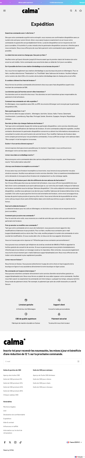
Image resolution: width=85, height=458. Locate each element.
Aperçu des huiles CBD (11, 375)
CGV (4, 411)
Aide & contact (8, 422)
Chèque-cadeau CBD (10, 395)
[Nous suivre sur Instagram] (15, 442)
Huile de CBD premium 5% (12, 379)
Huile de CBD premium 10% (13, 383)
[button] (80, 457)
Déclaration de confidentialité (14, 415)
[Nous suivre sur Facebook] (4, 442)
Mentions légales (9, 407)
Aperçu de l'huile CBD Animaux (44, 375)
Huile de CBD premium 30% (13, 391)
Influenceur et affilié (10, 426)
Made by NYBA (8, 450)
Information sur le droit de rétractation (12, 431)
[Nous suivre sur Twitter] (10, 442)
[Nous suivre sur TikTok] (20, 442)
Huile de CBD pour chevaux (42, 387)
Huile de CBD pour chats (41, 383)
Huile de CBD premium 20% (13, 387)
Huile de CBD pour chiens (42, 379)
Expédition (7, 418)
